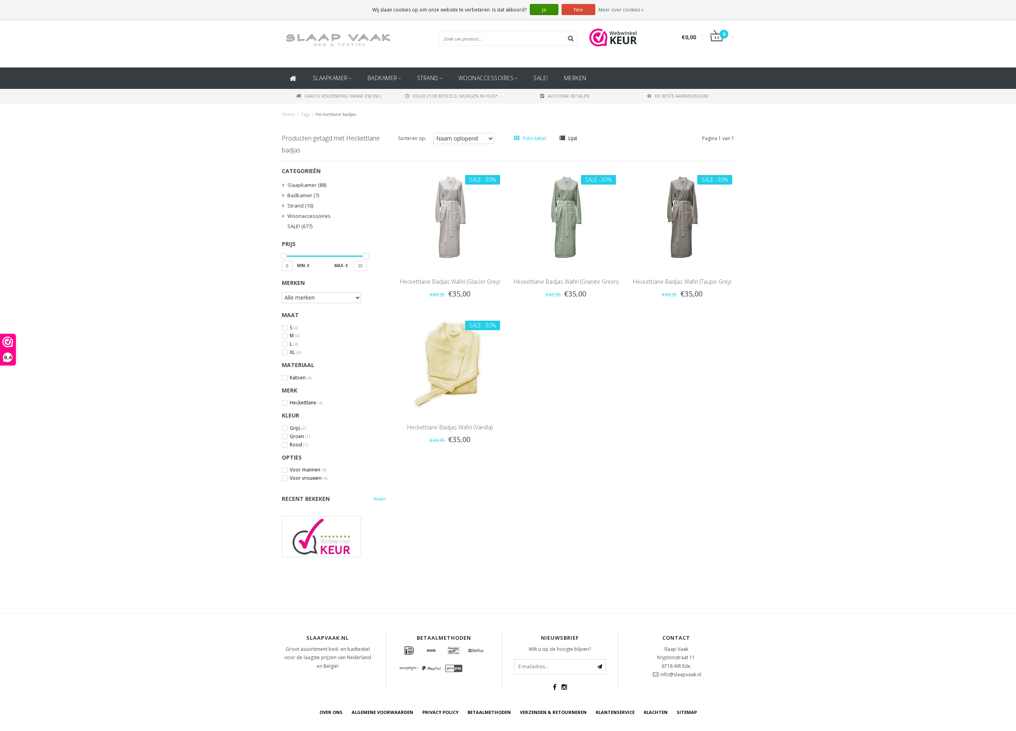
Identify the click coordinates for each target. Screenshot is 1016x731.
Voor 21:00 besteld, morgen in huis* (455, 96)
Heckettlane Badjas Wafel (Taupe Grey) (682, 281)
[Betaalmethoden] (409, 651)
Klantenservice (615, 712)
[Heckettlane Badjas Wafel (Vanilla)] (450, 362)
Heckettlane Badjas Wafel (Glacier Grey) (450, 281)
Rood (299, 445)
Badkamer (382, 78)
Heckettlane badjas (336, 114)
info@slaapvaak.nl (680, 674)
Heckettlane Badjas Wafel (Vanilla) (450, 427)
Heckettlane (306, 403)
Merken (575, 78)
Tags (305, 114)
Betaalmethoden (489, 712)
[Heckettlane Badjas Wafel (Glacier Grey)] (450, 216)
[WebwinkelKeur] (334, 536)
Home (288, 114)
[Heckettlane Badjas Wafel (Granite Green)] (566, 216)
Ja (544, 9)
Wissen (379, 499)
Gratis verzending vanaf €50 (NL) (342, 96)
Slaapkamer (330, 78)
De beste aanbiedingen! (681, 96)
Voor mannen (308, 470)
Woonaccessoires (486, 78)
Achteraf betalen (568, 96)
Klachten (656, 712)
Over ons (331, 712)
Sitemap (687, 712)
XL (295, 352)
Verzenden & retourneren (553, 712)
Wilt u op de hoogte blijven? (560, 649)
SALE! (540, 78)
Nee (578, 9)
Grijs (298, 428)
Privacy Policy (440, 712)
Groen (300, 436)
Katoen (301, 378)
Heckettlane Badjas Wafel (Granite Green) (566, 281)
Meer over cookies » (621, 9)
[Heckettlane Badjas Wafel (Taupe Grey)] (682, 216)
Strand (428, 78)
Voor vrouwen (308, 478)
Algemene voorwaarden (382, 712)
